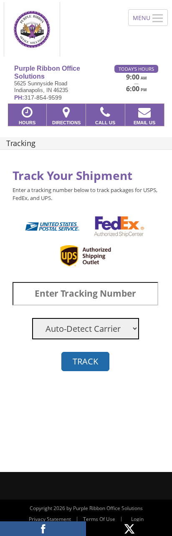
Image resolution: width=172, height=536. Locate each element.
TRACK (85, 361)
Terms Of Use (99, 519)
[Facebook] (43, 528)
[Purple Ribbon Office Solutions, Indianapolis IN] (59, 29)
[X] (129, 528)
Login (137, 519)
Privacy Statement (50, 519)
